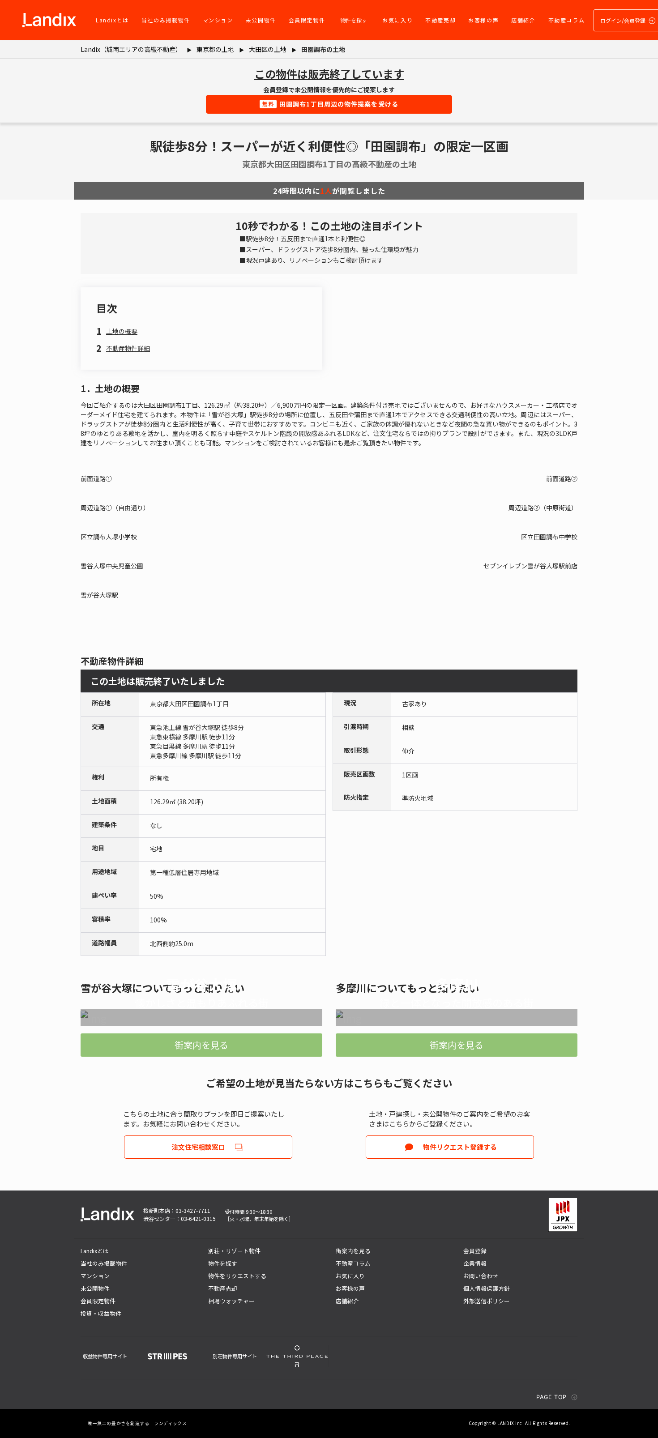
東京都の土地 (215, 49)
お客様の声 (483, 20)
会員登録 (475, 1250)
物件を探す (353, 20)
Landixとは (112, 20)
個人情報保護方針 (486, 1288)
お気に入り (397, 20)
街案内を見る (201, 1044)
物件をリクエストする (237, 1276)
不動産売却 (440, 20)
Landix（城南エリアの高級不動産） (131, 49)
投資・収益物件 (101, 1313)
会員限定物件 (307, 20)
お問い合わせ (480, 1276)
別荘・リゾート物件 (234, 1250)
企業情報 (475, 1263)
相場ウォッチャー (231, 1301)
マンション (218, 20)
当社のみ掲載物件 (165, 20)
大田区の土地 (267, 49)
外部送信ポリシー (486, 1301)
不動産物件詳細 (128, 348)
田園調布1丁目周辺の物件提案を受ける (330, 103)
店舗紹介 (523, 20)
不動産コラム (566, 20)
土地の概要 (121, 331)
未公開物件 (261, 20)
